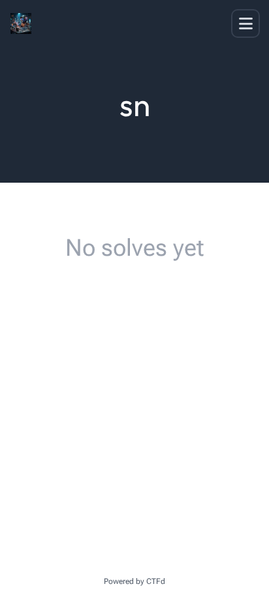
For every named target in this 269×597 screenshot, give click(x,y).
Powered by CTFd (134, 581)
